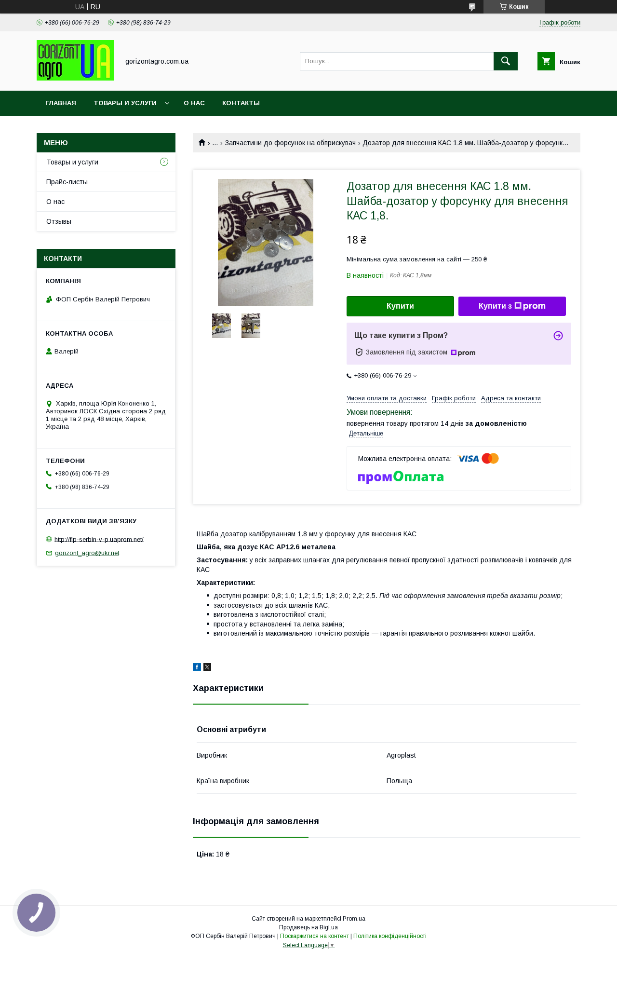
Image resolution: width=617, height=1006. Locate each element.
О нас (194, 103)
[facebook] (197, 668)
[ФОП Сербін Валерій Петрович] (75, 78)
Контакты (241, 103)
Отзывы (58, 221)
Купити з (495, 306)
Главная (60, 103)
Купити (400, 306)
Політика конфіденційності (390, 936)
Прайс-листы (67, 182)
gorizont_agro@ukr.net (87, 553)
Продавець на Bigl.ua (308, 927)
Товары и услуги (125, 103)
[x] (207, 668)
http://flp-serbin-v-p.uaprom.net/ (99, 539)
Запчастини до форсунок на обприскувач (290, 143)
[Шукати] (506, 61)
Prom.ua (354, 918)
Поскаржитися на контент (314, 936)
